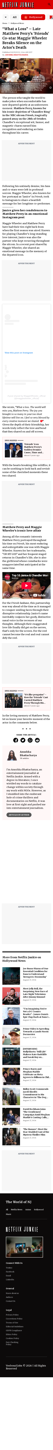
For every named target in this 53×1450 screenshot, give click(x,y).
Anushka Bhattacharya (16, 55)
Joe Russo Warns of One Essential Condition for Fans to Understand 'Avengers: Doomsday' (35, 1045)
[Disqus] (26, 936)
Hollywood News (17, 23)
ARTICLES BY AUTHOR (19, 815)
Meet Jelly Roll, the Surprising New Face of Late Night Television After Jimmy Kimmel (35, 1065)
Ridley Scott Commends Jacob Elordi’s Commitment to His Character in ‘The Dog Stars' (35, 1166)
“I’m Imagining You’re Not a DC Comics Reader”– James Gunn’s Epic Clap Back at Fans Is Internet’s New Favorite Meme (36, 1085)
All (15, 17)
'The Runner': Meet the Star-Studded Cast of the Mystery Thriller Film (36, 1205)
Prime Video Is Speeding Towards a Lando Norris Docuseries (36, 1104)
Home (4, 23)
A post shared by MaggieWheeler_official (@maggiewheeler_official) (26, 397)
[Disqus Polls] (26, 858)
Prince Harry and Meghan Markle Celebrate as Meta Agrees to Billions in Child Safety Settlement (36, 1145)
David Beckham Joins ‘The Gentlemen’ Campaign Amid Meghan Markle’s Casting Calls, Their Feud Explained (36, 1186)
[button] (51, 88)
